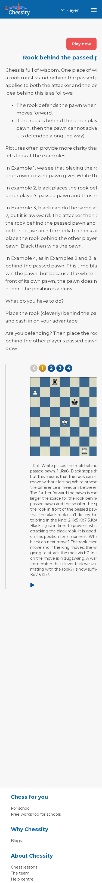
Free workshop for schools (36, 814)
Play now (81, 43)
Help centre (22, 879)
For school (20, 808)
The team (20, 873)
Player (71, 10)
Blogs (16, 840)
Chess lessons (24, 867)
